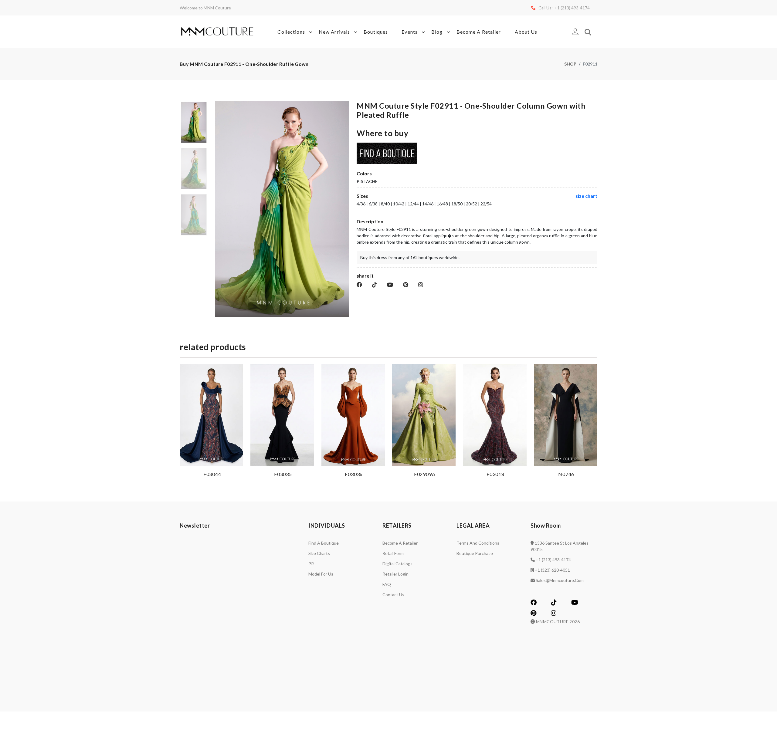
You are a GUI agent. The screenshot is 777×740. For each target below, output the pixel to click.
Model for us (320, 573)
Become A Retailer (478, 32)
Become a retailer (400, 543)
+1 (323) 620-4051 (552, 570)
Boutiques (376, 32)
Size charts (319, 553)
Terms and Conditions (477, 543)
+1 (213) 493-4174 (553, 559)
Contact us (393, 594)
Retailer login (395, 573)
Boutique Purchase (474, 553)
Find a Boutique (323, 543)
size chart (586, 196)
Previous (218, 211)
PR (311, 563)
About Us (526, 32)
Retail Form (393, 553)
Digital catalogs (397, 563)
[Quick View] (237, 460)
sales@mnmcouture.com (560, 580)
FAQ (386, 584)
